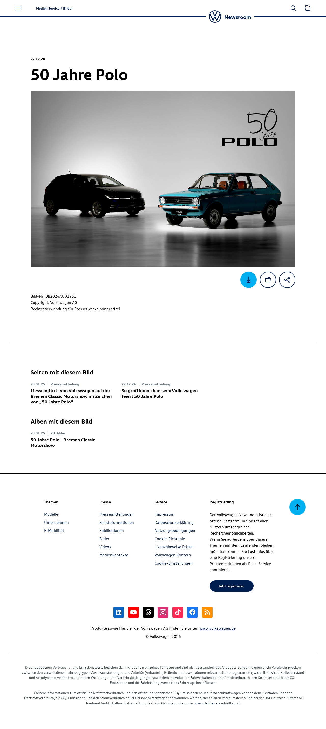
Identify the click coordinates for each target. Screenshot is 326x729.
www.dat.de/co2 (207, 702)
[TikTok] (177, 612)
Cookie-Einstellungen (174, 563)
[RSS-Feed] (207, 612)
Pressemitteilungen (116, 514)
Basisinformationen (116, 522)
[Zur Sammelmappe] (308, 8)
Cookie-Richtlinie (170, 538)
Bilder (104, 538)
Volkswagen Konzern (173, 554)
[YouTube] (133, 612)
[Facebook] (192, 612)
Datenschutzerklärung (174, 522)
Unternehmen (56, 522)
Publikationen (111, 530)
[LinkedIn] (118, 612)
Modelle (51, 514)
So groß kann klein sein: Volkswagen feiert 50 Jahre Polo (159, 393)
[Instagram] (163, 612)
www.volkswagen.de (217, 628)
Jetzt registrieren (232, 586)
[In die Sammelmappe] (268, 280)
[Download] (248, 280)
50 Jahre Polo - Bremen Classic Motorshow (63, 442)
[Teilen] (287, 280)
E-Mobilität (54, 530)
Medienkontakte (113, 554)
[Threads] (148, 612)
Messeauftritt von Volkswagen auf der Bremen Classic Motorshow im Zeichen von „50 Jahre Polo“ (71, 395)
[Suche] (293, 8)
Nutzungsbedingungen (175, 530)
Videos (105, 546)
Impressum (164, 514)
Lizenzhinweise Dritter (174, 546)
